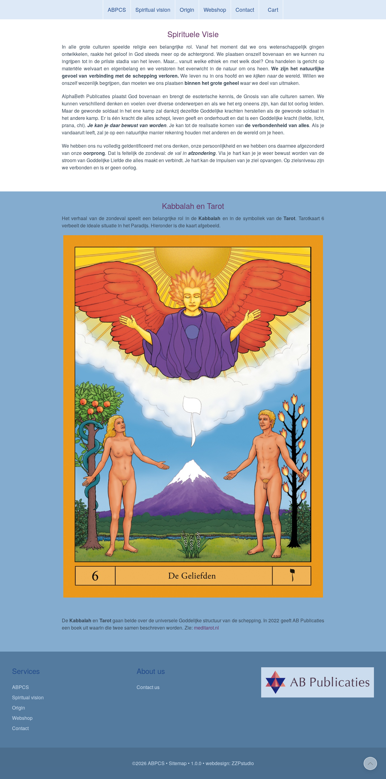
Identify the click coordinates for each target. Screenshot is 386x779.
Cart (273, 9)
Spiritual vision (152, 9)
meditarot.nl (207, 627)
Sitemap (178, 763)
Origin (187, 9)
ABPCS (117, 9)
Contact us (148, 687)
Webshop (215, 9)
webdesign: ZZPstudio (230, 763)
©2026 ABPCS (148, 763)
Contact (245, 9)
